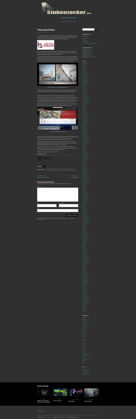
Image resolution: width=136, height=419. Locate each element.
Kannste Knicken (92, 56)
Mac (84, 333)
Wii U (84, 360)
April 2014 (85, 311)
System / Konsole (68, 21)
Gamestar (56, 148)
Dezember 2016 (86, 256)
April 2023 (85, 130)
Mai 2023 (84, 128)
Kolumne (84, 329)
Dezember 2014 (86, 297)
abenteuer (49, 169)
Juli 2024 (84, 106)
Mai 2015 (84, 288)
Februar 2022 (85, 152)
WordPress (77, 417)
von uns (74, 21)
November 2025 (86, 78)
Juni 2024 (84, 108)
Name (38, 203)
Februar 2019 (85, 213)
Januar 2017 (85, 254)
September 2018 (86, 221)
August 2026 (85, 63)
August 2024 (85, 104)
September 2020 (86, 180)
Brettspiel (85, 321)
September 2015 (86, 281)
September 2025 (86, 82)
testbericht (68, 169)
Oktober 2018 (85, 219)
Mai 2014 (84, 309)
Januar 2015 (85, 295)
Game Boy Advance (86, 324)
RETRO (84, 350)
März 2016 (85, 271)
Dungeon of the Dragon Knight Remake (90, 43)
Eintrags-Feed (85, 370)
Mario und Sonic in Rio (43, 176)
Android (84, 319)
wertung (73, 169)
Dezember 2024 (86, 97)
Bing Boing (85, 39)
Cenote (64, 417)
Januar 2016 (85, 275)
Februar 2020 (85, 192)
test (62, 169)
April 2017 (85, 249)
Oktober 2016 (85, 259)
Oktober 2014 (85, 300)
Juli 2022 (84, 144)
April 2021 (85, 168)
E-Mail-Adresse (62, 203)
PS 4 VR (84, 345)
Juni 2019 (84, 206)
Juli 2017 (84, 244)
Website (38, 208)
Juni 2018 (84, 226)
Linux (84, 331)
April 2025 (85, 90)
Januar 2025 (85, 96)
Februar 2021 (85, 171)
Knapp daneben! (86, 41)
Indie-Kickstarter (46, 151)
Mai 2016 (84, 268)
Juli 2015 (84, 285)
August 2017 (85, 242)
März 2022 (85, 151)
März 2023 (85, 132)
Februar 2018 (85, 233)
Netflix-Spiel (85, 334)
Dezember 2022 (86, 135)
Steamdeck (85, 353)
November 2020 (86, 176)
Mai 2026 (84, 68)
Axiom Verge (71, 401)
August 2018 (85, 223)
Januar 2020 (85, 194)
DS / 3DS (84, 322)
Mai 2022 (84, 147)
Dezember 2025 (86, 77)
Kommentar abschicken (72, 215)
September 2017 (86, 240)
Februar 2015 (85, 293)
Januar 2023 (85, 133)
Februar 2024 (85, 115)
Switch (84, 357)
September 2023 (86, 123)
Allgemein (85, 317)
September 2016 (86, 261)
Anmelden (85, 369)
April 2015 (85, 290)
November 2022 (86, 137)
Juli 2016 (84, 264)
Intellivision (85, 326)
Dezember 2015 (86, 276)
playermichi (39, 32)
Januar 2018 (85, 235)
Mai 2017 (84, 247)
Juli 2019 (84, 204)
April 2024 (85, 111)
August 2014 (85, 304)
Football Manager (48, 97)
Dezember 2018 (86, 216)
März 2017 (85, 250)
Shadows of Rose (88, 401)
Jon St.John (67, 56)
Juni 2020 (84, 185)
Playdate (84, 340)
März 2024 (85, 113)
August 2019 (85, 202)
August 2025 (85, 84)
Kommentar (39, 186)
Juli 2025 (84, 85)
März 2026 (85, 71)
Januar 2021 (85, 173)
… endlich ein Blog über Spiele (68, 17)
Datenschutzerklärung (42, 411)
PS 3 (84, 341)
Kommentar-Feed (86, 372)
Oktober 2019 (85, 199)
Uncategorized (85, 359)
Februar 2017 (85, 252)
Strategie (58, 169)
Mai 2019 (84, 207)
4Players (50, 148)
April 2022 (85, 149)
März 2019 (85, 211)
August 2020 (85, 182)
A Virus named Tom (57, 400)
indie (53, 169)
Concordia (85, 38)
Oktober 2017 (85, 238)
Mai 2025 (84, 89)
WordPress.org (85, 374)
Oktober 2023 (85, 121)
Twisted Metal (74, 176)
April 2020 (85, 189)
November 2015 (86, 278)
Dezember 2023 (86, 118)
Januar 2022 (85, 154)
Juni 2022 (84, 145)
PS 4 (84, 343)
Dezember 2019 (86, 195)
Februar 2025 (85, 94)
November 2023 (86, 120)
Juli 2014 (84, 306)
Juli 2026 (84, 65)
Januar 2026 (85, 75)
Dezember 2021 (86, 156)
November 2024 (86, 99)
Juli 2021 (84, 163)
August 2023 (85, 125)
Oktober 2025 (85, 80)
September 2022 (86, 140)
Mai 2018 (84, 228)
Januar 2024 (85, 116)
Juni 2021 (84, 164)
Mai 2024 (84, 109)
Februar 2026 (85, 73)
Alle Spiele (62, 21)
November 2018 (86, 218)
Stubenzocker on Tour (87, 355)
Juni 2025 (84, 87)
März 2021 (85, 170)
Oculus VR (85, 336)
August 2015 (85, 283)
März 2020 (85, 190)
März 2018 (85, 232)
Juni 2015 (84, 287)
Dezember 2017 (86, 237)
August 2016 (85, 262)
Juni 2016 (84, 266)
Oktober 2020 (85, 178)
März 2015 (85, 292)
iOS (83, 328)
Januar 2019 (85, 214)
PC (83, 338)
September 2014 (86, 302)
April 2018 (85, 230)
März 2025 (85, 92)
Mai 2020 (84, 187)
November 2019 (86, 197)
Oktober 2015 (85, 280)
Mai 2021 (84, 166)
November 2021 (86, 158)
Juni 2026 (84, 66)
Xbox (84, 362)
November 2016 (86, 257)
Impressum (40, 409)
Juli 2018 (84, 225)
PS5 (84, 348)
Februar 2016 (85, 273)
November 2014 (86, 299)
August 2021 (85, 161)
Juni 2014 (84, 307)
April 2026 (85, 70)
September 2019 (86, 201)
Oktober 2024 (85, 101)
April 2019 (85, 209)
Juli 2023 (84, 127)
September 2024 (86, 103)
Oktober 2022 (85, 139)
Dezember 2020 (86, 175)
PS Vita (84, 346)
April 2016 (85, 269)
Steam (84, 352)
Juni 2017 (84, 245)
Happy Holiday (85, 36)
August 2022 (85, 142)
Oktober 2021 (85, 159)
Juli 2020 (84, 183)
